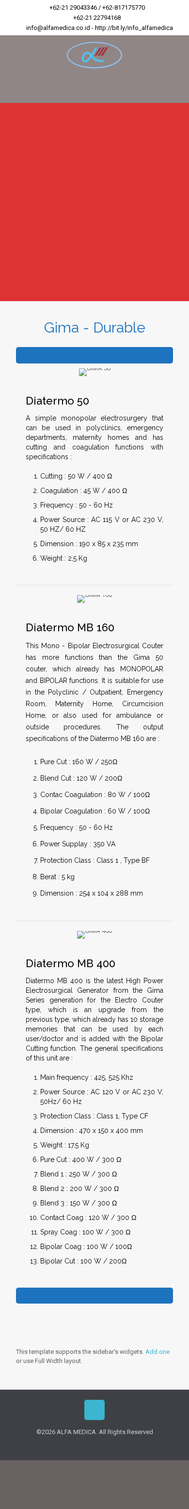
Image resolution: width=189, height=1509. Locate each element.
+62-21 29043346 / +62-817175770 (97, 7)
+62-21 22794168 (97, 17)
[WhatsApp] (95, 1445)
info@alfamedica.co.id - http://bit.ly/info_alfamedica (99, 27)
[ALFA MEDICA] (94, 54)
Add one (157, 1351)
